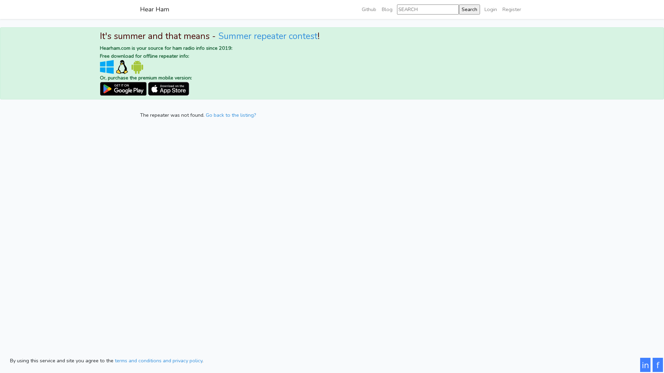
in (645, 365)
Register (511, 9)
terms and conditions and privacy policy (158, 360)
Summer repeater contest (267, 36)
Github (369, 9)
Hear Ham (154, 9)
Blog (387, 9)
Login (491, 9)
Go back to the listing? (231, 115)
